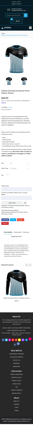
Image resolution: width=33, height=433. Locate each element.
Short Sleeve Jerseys (7, 207)
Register (14, 3)
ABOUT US (16, 401)
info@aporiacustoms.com (18, 330)
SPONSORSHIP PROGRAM (16, 354)
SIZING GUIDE (17, 384)
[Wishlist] (25, 203)
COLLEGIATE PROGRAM (16, 357)
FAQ (16, 387)
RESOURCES (16, 366)
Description (8, 232)
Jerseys (27, 205)
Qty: (2, 175)
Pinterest (5, 223)
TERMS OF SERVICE (16, 390)
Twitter (13, 219)
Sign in (19, 3)
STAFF (16, 407)
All (8, 205)
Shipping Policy (16, 236)
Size (2, 163)
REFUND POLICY (16, 393)
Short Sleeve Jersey (7, 214)
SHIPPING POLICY (16, 377)
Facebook (5, 219)
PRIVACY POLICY (16, 380)
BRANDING (16, 363)
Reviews (26, 232)
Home (3, 33)
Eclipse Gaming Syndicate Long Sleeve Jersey (16, 298)
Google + (20, 219)
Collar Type (4, 168)
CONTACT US (16, 360)
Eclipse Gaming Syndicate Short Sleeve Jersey (14, 212)
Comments (18, 232)
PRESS (16, 410)
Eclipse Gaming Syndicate (17, 205)
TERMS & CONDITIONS (16, 374)
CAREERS (16, 404)
